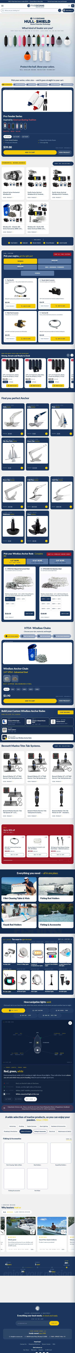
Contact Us (23, 1344)
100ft (24, 689)
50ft (12, 689)
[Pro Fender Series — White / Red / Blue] (48, 41)
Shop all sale (8, 832)
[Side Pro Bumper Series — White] (35, 55)
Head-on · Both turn (50, 1015)
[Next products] (70, 860)
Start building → (65, 712)
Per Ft (6, 689)
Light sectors (38, 1010)
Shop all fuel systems (62, 254)
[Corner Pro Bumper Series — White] (47, 56)
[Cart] (72, 5)
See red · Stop (25, 1015)
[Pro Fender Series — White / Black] (34, 41)
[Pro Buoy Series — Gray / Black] (59, 41)
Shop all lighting (64, 939)
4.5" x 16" (7, 136)
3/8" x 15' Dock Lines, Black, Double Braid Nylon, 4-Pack (11, 375)
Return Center (46, 1344)
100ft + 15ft (10, 599)
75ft (18, 689)
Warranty (34, 1350)
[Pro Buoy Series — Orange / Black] (27, 55)
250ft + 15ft (46, 608)
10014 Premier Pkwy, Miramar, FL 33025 (36, 1336)
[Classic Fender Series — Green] (15, 41)
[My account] (69, 5)
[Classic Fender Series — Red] (24, 41)
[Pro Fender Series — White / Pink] (43, 41)
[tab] (5, 125)
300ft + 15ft (56, 608)
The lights (13, 1010)
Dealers (41, 1350)
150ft (37, 689)
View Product (64, 152)
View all (69, 1139)
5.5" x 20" (16, 136)
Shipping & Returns (34, 1344)
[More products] (72, 355)
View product (10, 306)
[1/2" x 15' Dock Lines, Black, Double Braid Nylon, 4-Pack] (58, 365)
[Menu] (2, 6)
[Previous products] (65, 860)
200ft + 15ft (10, 603)
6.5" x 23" (25, 136)
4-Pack (5, 382)
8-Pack (11, 382)
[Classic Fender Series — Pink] (20, 41)
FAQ (54, 1344)
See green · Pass (62, 1010)
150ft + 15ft (21, 599)
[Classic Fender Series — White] (11, 41)
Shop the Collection (63, 163)
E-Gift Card (48, 1350)
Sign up (54, 1323)
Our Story (26, 1350)
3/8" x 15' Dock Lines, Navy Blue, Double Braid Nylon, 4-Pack (35, 375)
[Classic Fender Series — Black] (6, 41)
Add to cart (29, 613)
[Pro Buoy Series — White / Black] (67, 41)
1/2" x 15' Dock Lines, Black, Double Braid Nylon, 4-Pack (56, 375)
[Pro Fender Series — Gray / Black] (29, 41)
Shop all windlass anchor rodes (59, 554)
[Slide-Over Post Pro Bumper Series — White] (41, 55)
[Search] (59, 10)
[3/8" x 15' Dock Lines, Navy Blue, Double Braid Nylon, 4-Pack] (35, 365)
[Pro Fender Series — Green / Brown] (38, 41)
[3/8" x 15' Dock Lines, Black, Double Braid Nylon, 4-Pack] (12, 365)
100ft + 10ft (46, 599)
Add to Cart (30, 152)
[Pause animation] (70, 1023)
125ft (30, 689)
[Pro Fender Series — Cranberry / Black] (53, 41)
